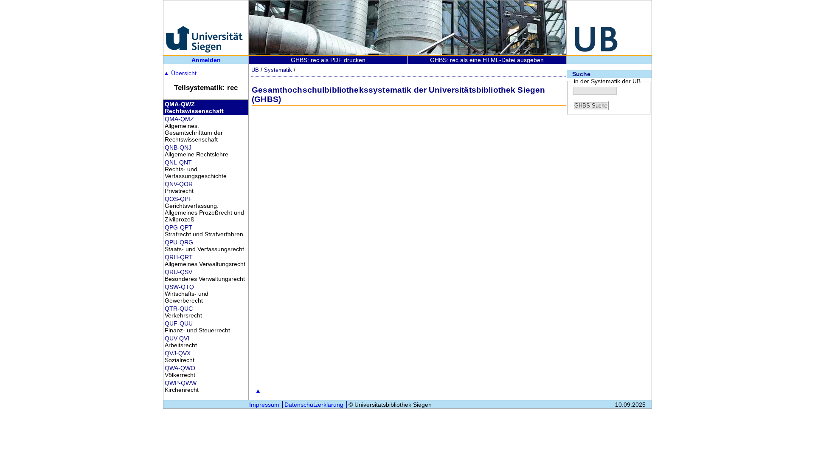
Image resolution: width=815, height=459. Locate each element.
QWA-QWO (180, 368)
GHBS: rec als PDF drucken (328, 60)
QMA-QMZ (179, 119)
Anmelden (206, 60)
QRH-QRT (179, 257)
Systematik (278, 70)
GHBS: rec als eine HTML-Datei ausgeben (487, 60)
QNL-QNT (178, 162)
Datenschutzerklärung (313, 404)
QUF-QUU (179, 323)
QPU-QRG (179, 242)
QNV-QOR (179, 184)
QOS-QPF (178, 199)
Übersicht (180, 73)
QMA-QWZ (180, 104)
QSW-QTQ (179, 286)
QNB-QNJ (178, 147)
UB (255, 70)
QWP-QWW (181, 383)
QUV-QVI (177, 338)
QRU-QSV (178, 272)
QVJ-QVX (178, 353)
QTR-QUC (179, 308)
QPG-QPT (178, 227)
